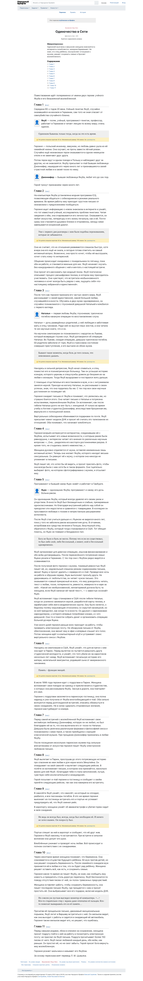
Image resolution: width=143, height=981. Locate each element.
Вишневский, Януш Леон (71, 28)
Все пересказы (26, 965)
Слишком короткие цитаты (41, 965)
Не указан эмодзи (34, 962)
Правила (43, 8)
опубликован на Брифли (67, 20)
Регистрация (114, 3)
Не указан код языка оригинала (69, 962)
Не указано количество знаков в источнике (101, 962)
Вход (123, 3)
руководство (91, 139)
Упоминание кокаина (58, 965)
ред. (47, 105)
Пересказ (62, 12)
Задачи (34, 8)
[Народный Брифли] (23, 3)
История (83, 12)
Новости (53, 8)
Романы (83, 962)
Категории (24, 962)
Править (73, 12)
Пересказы (24, 8)
